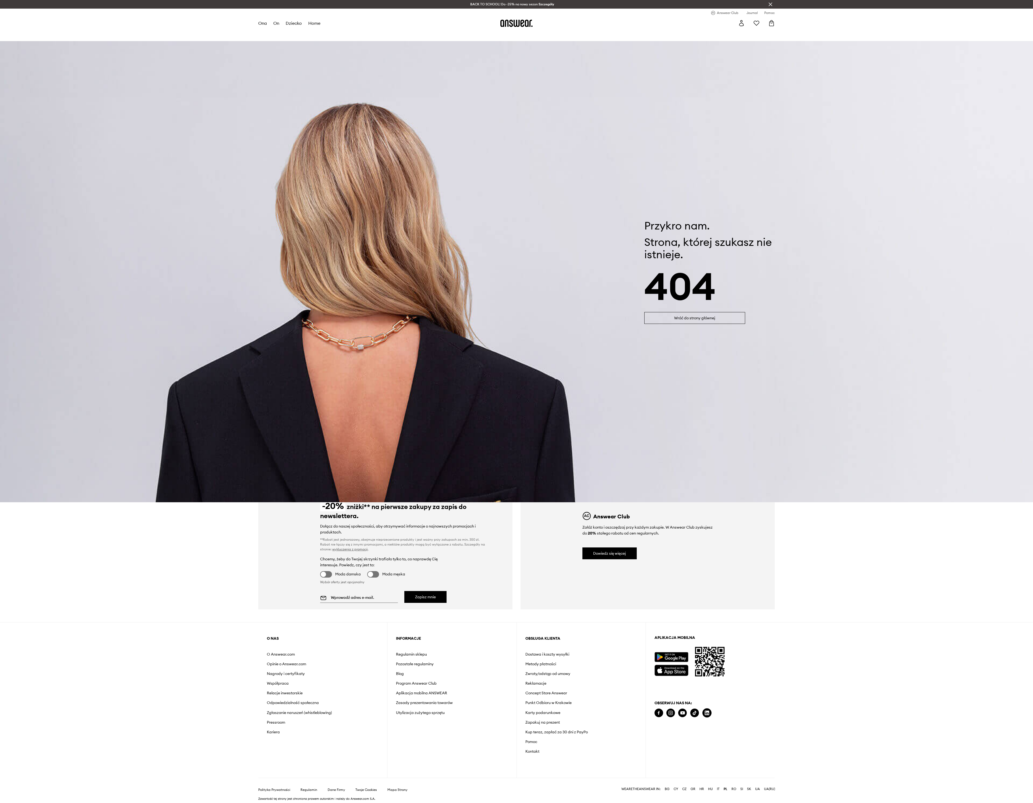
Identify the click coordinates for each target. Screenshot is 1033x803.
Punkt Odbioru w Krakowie (548, 702)
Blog (400, 673)
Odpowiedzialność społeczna (293, 702)
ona (262, 23)
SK (749, 789)
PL (725, 789)
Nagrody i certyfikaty (286, 673)
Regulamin (308, 790)
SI (741, 789)
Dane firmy (336, 790)
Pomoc (531, 741)
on (276, 23)
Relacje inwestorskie (285, 693)
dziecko (294, 23)
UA (757, 789)
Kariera (273, 732)
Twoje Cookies (366, 790)
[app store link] (671, 670)
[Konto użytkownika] (741, 23)
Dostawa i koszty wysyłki (547, 654)
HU (710, 789)
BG (667, 789)
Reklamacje (535, 683)
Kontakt (532, 751)
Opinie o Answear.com (286, 663)
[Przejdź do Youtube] (682, 713)
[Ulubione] (756, 23)
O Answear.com (281, 654)
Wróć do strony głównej (694, 318)
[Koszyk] (771, 23)
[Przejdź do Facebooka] (659, 713)
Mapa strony (397, 790)
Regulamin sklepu (411, 654)
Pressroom (276, 722)
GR (693, 789)
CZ (684, 789)
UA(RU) (769, 789)
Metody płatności (540, 663)
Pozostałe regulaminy (415, 663)
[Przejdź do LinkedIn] (707, 713)
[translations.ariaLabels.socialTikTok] (694, 713)
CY (676, 789)
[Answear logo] (516, 23)
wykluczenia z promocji (350, 549)
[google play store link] (671, 657)
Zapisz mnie (425, 597)
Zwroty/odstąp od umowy (547, 673)
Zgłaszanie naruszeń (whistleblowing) (299, 712)
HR (701, 789)
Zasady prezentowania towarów (424, 702)
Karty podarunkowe (542, 712)
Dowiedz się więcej (609, 553)
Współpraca (278, 683)
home (314, 23)
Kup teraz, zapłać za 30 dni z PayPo (556, 732)
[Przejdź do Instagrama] (670, 713)
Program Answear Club (416, 683)
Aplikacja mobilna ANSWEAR (421, 693)
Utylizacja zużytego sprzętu (420, 712)
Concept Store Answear (546, 693)
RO (733, 789)
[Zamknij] (770, 4)
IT (718, 789)
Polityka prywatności (274, 790)
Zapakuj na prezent (542, 722)
